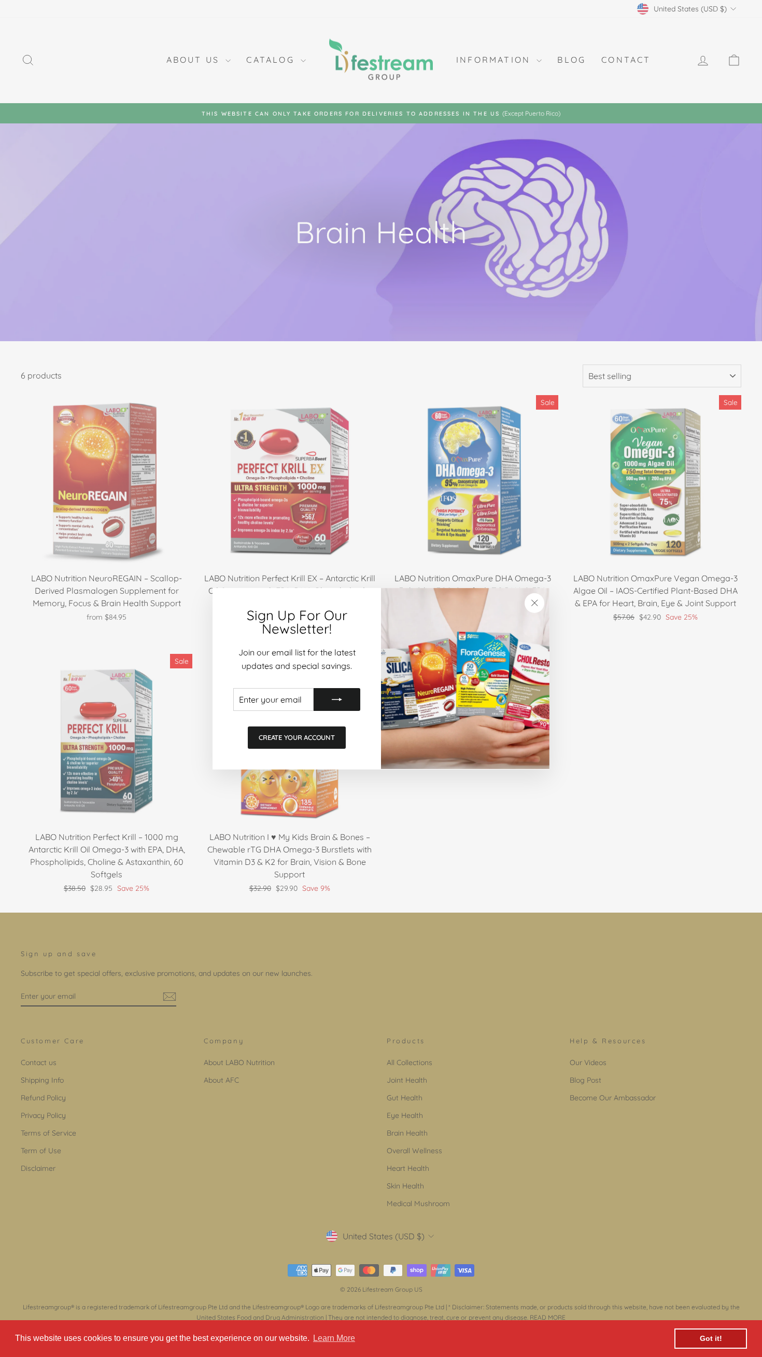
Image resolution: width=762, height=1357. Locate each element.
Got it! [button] (711, 1338)
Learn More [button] (334, 1338)
